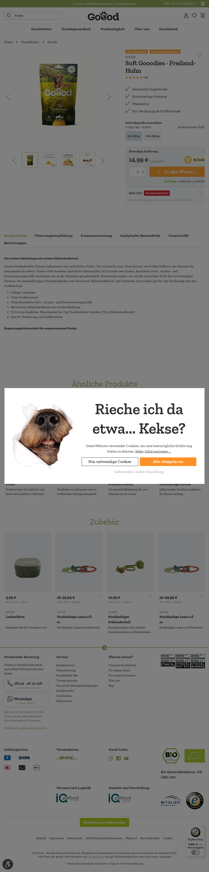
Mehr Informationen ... (153, 451)
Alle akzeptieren (168, 461)
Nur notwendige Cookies (109, 461)
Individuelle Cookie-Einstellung (139, 472)
